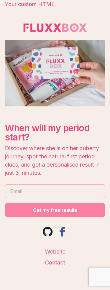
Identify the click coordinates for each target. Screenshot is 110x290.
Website (55, 251)
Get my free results (55, 210)
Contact (55, 262)
